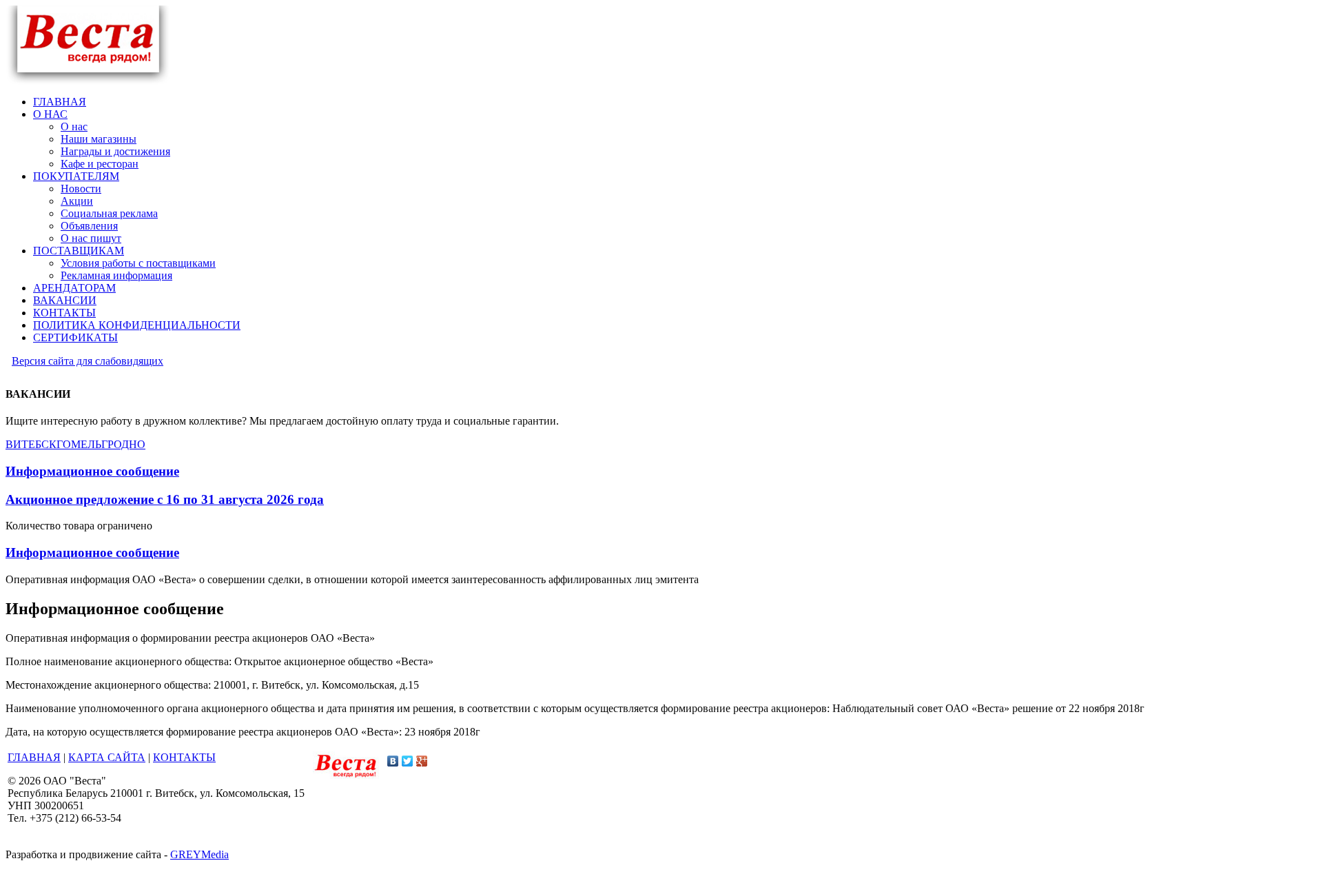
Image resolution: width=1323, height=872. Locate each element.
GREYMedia (199, 854)
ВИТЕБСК (31, 444)
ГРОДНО (123, 444)
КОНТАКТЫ (184, 757)
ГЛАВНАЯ (34, 757)
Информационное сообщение (92, 471)
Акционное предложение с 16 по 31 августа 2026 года (165, 499)
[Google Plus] (422, 761)
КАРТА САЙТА (106, 757)
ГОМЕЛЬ (79, 444)
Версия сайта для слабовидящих (87, 361)
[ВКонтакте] (393, 761)
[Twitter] (407, 761)
